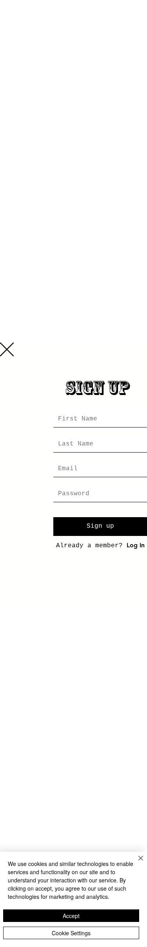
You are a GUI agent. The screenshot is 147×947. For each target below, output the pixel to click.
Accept (71, 916)
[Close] (136, 862)
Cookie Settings (71, 933)
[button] (7, 349)
